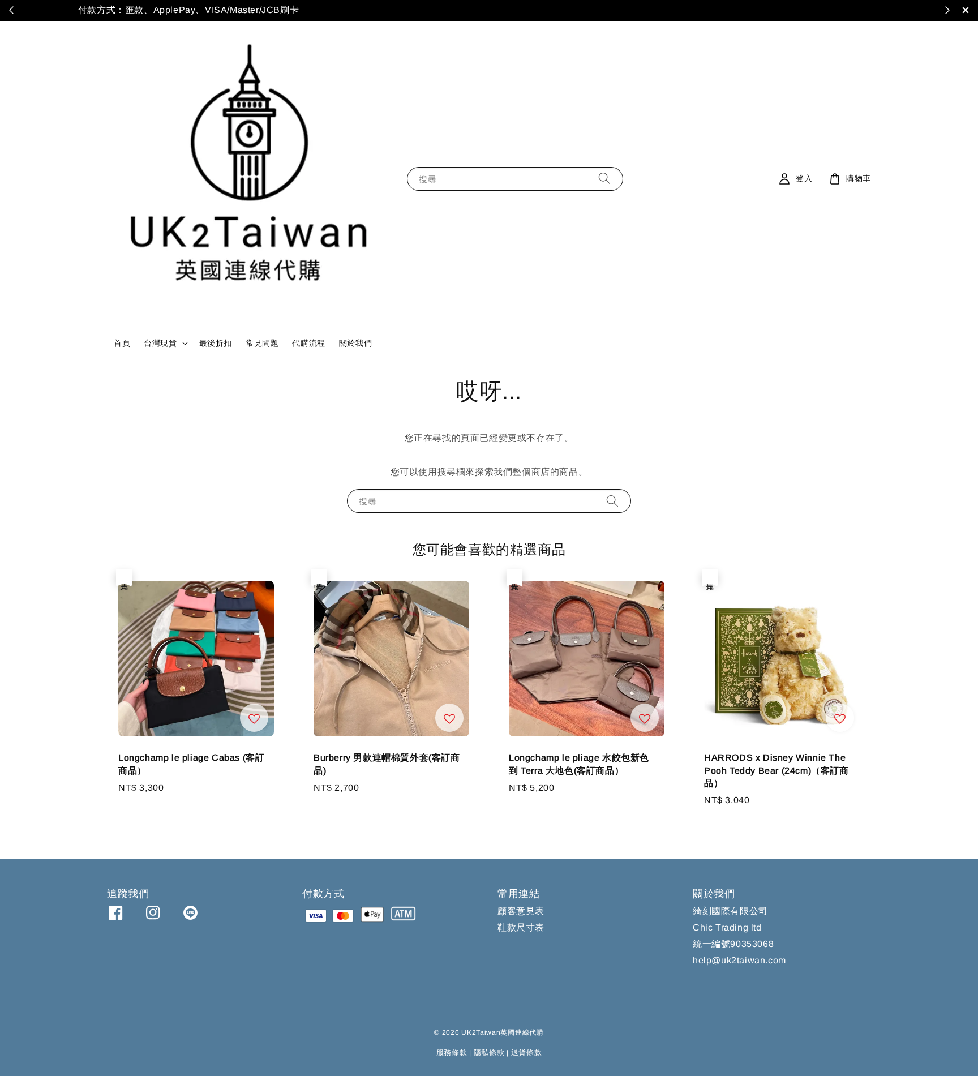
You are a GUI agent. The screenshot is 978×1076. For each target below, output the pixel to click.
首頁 (122, 343)
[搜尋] (604, 179)
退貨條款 (526, 1052)
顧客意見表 (520, 911)
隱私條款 (489, 1052)
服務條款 (451, 1052)
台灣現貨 (160, 343)
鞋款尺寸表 (520, 927)
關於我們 (355, 343)
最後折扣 (215, 343)
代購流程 (308, 343)
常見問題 (262, 343)
